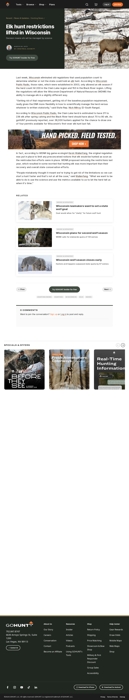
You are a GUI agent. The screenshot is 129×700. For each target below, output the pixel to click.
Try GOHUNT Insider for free (22, 58)
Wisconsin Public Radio (43, 113)
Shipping (91, 635)
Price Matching (94, 640)
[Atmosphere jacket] (69, 369)
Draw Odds (114, 635)
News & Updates (21, 18)
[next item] (123, 345)
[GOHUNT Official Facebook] (7, 687)
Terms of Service (112, 697)
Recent (9, 18)
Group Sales (93, 667)
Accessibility (93, 673)
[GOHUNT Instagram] (14, 687)
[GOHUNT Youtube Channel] (21, 687)
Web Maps (114, 646)
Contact (47, 646)
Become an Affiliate (53, 651)
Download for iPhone (86, 687)
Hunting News (37, 18)
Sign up (53, 314)
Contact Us (14, 648)
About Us (48, 624)
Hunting (59, 297)
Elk (81, 297)
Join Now (117, 4)
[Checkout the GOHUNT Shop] (96, 4)
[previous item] (118, 345)
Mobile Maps (115, 640)
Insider (69, 629)
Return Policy (93, 629)
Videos (69, 640)
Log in (107, 4)
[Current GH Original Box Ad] (24, 369)
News (88, 297)
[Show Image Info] (125, 65)
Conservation (50, 640)
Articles (69, 635)
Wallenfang (82, 176)
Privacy (103, 697)
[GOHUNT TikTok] (28, 687)
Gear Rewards (116, 629)
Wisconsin (34, 77)
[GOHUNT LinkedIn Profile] (35, 687)
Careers (47, 635)
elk (72, 81)
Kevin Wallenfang (78, 153)
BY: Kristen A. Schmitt (24, 49)
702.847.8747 (13, 631)
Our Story (48, 629)
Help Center (114, 624)
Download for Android (112, 687)
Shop (89, 624)
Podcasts (70, 646)
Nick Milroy (75, 107)
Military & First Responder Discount (94, 659)
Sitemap (122, 697)
